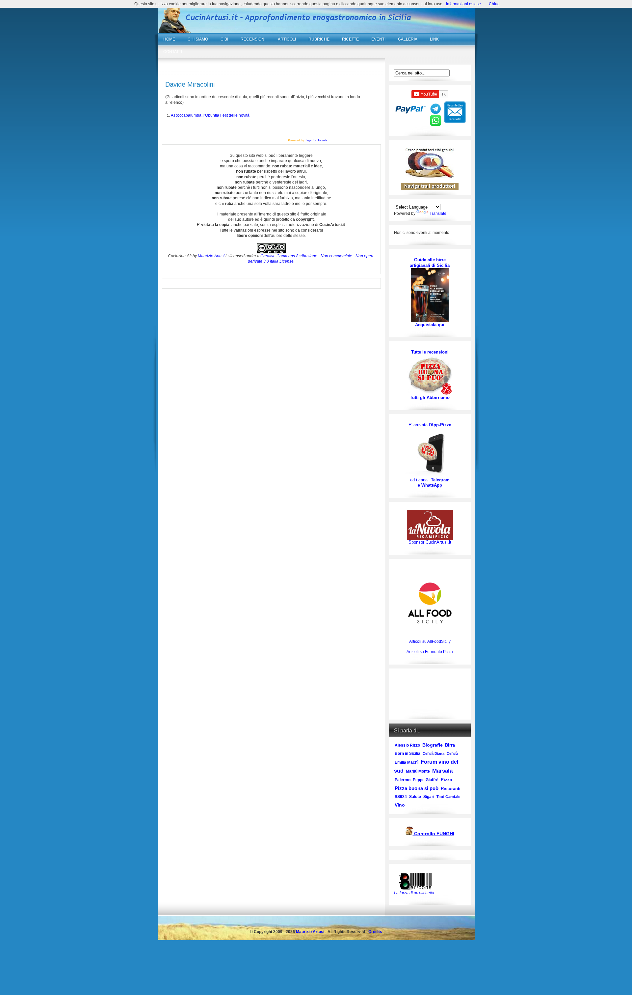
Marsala (442, 771)
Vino (400, 805)
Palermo (402, 780)
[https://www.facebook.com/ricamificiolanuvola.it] (430, 524)
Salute (415, 796)
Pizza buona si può (416, 788)
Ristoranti (451, 788)
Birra (450, 745)
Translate (438, 213)
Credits (375, 931)
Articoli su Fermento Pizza (430, 651)
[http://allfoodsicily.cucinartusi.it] (430, 603)
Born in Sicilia (407, 753)
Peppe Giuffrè (425, 780)
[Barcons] (417, 881)
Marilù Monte (418, 771)
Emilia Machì (406, 762)
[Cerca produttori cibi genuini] (430, 176)
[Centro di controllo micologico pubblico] (409, 834)
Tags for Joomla (316, 140)
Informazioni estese (463, 4)
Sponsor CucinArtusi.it (429, 542)
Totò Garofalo (448, 797)
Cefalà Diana (433, 753)
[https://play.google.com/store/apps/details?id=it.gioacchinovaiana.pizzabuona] (430, 452)
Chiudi (495, 4)
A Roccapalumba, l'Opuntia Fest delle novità (210, 115)
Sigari (428, 796)
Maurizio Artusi (211, 256)
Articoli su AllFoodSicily (430, 641)
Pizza (446, 779)
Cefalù (452, 753)
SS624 (401, 796)
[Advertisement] (429, 694)
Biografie (432, 745)
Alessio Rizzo (407, 745)
